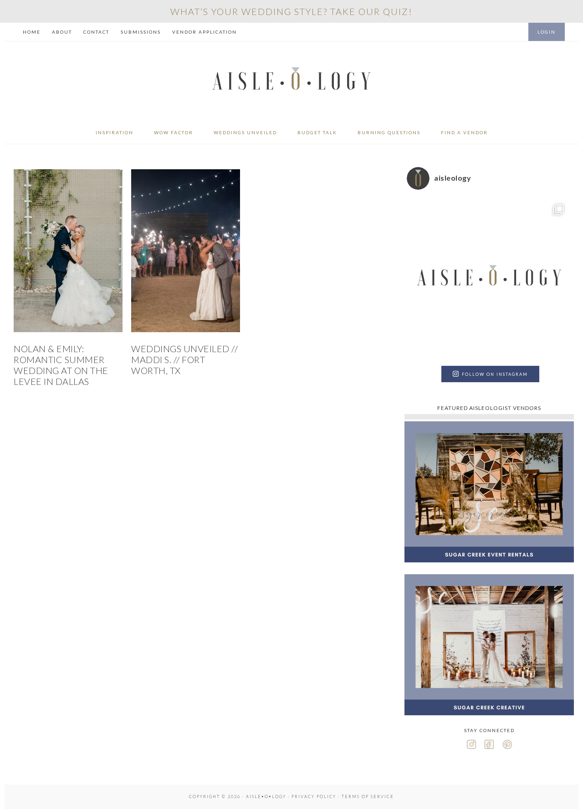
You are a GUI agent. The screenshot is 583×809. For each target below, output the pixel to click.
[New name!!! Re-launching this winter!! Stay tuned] (489, 279)
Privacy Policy (314, 796)
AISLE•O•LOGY (291, 81)
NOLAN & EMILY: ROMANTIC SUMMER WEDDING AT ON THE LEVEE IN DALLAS (61, 365)
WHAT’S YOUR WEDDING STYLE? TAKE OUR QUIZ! (291, 11)
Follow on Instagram (495, 374)
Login (546, 32)
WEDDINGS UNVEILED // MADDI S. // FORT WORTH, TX (184, 359)
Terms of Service (368, 796)
